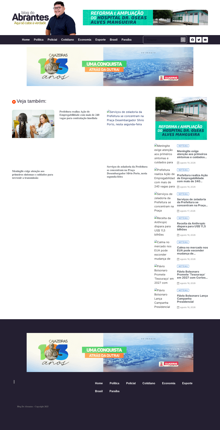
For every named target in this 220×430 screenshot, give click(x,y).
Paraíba (126, 39)
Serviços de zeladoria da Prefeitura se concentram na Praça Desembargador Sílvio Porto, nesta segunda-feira (127, 171)
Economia (84, 39)
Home (26, 39)
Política (38, 39)
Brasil (113, 39)
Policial (52, 39)
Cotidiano (67, 39)
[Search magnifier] (183, 39)
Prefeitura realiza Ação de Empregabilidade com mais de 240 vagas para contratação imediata (79, 114)
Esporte (100, 39)
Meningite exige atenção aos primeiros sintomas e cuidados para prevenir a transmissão (32, 174)
